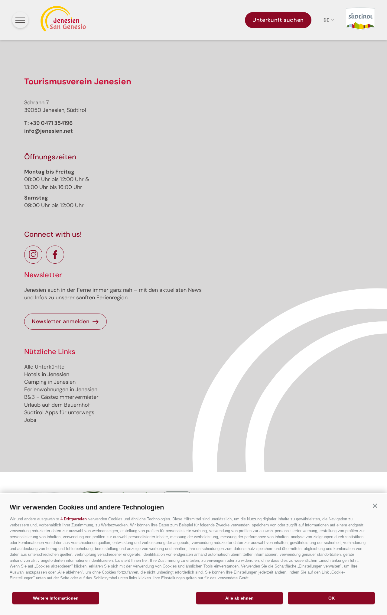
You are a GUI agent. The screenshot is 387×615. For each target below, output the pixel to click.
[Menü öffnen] (20, 20)
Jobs (30, 420)
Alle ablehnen (239, 598)
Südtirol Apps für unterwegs (59, 412)
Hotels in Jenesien (46, 374)
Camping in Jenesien (50, 382)
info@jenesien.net (48, 131)
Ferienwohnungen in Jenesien (60, 389)
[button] (374, 505)
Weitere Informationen (56, 598)
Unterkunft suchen (278, 20)
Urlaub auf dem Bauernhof (57, 404)
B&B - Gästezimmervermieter (61, 397)
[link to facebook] (55, 255)
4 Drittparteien (73, 519)
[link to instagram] (33, 255)
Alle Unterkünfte (44, 366)
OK (331, 598)
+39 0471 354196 (51, 123)
